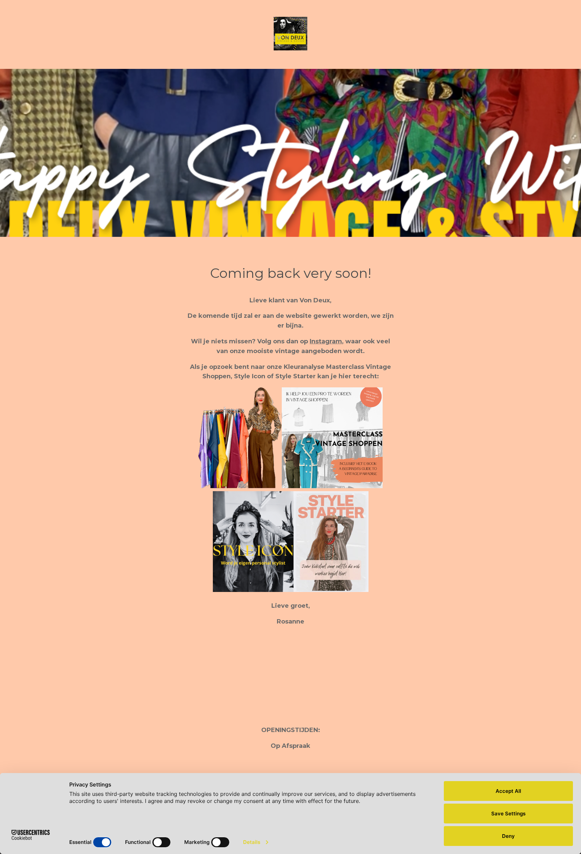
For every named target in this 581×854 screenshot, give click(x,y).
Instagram (326, 341)
